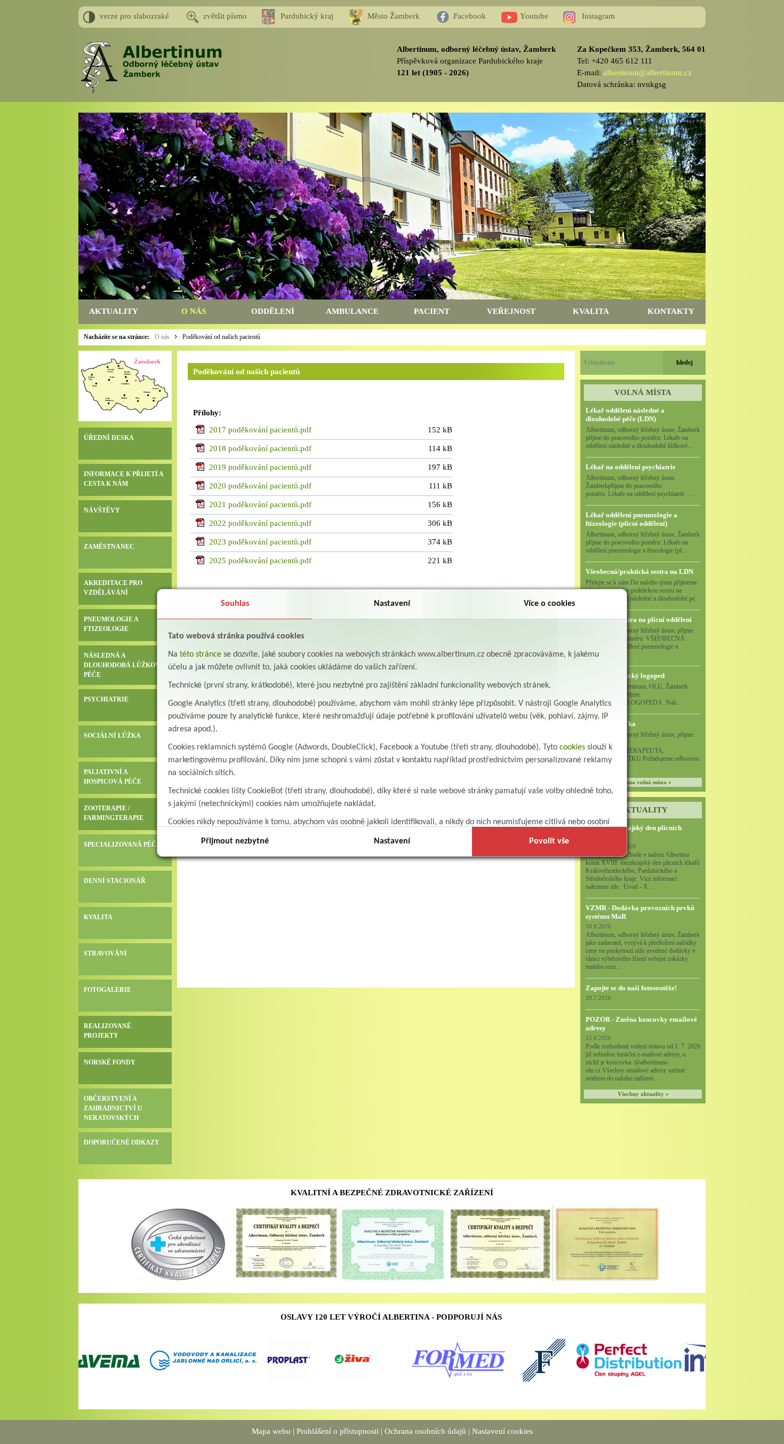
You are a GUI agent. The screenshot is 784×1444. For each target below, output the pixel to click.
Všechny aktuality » (643, 1094)
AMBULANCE (352, 311)
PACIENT (432, 311)
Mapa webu (271, 1431)
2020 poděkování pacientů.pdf (260, 486)
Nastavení (392, 603)
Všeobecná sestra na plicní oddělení (639, 620)
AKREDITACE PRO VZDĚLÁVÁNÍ (113, 587)
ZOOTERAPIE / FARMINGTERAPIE (113, 813)
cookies (572, 747)
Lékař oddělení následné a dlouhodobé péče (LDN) (625, 414)
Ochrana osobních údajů (425, 1431)
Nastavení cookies (502, 1431)
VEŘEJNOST (511, 311)
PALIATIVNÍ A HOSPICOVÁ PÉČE (112, 776)
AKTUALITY (113, 311)
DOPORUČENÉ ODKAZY (121, 1142)
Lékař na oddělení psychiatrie (631, 467)
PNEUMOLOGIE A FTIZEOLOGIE (111, 624)
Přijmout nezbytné (235, 841)
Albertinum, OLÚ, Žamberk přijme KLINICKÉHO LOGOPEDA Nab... (642, 694)
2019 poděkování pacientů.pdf (260, 467)
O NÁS (193, 311)
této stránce (200, 654)
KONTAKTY (670, 311)
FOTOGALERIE (107, 989)
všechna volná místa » (643, 782)
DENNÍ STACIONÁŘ (115, 881)
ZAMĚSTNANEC (109, 546)
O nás (162, 337)
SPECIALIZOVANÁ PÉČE (122, 844)
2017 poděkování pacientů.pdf (260, 429)
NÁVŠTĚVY (102, 510)
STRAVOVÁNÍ (105, 953)
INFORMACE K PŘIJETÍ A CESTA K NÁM (123, 478)
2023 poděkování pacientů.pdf (260, 542)
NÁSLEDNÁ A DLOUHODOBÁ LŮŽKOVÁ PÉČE (124, 665)
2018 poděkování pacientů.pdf (260, 448)
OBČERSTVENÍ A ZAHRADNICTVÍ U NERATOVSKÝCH (113, 1108)
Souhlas (235, 603)
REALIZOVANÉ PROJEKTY (107, 1030)
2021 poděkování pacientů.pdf (260, 504)
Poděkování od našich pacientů (221, 337)
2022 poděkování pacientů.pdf (260, 523)
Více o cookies (549, 603)
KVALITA (591, 311)
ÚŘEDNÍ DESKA (109, 437)
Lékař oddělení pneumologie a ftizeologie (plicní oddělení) (631, 519)
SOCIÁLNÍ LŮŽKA (112, 735)
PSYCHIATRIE (106, 699)
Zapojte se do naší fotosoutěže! (631, 988)
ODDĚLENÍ (272, 311)
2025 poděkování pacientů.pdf (260, 560)
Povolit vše (549, 841)
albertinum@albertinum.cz (647, 72)
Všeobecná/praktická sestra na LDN (639, 571)
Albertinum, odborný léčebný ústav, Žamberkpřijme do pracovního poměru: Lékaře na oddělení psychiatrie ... (640, 486)
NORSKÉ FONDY (109, 1062)
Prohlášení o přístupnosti (338, 1431)
